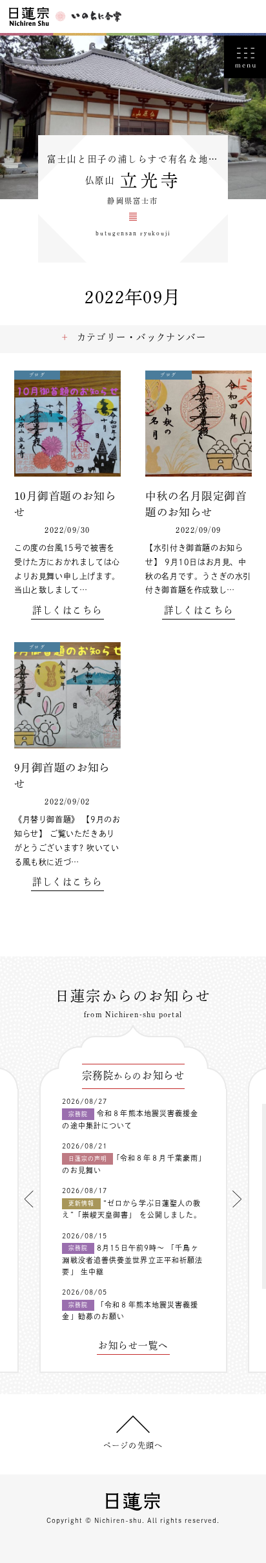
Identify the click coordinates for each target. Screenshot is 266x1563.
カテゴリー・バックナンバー (142, 337)
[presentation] (29, 1199)
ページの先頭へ (133, 1445)
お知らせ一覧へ (133, 1345)
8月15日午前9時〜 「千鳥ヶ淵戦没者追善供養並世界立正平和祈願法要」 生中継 (132, 1259)
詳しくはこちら (67, 610)
